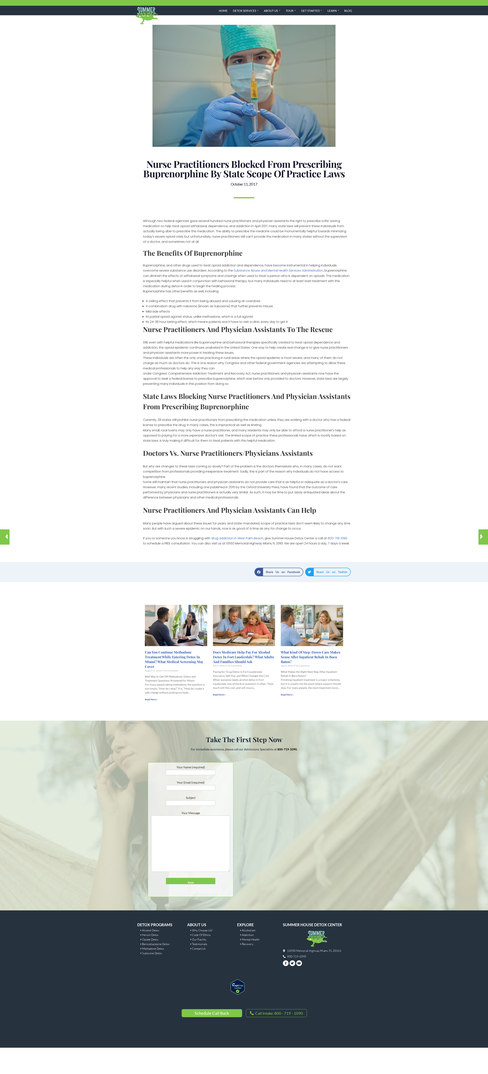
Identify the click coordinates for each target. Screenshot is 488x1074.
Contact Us (198, 948)
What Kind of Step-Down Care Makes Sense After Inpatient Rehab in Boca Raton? (310, 657)
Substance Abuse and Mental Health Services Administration (278, 270)
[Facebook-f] (286, 963)
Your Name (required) (191, 767)
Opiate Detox (150, 939)
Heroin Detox (150, 935)
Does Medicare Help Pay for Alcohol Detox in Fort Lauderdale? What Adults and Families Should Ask (243, 657)
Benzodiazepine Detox (156, 944)
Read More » (151, 699)
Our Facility (199, 939)
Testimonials (199, 944)
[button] (258, 10)
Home (223, 10)
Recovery (247, 944)
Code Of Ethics (201, 935)
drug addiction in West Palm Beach (237, 538)
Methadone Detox (153, 948)
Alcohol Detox (150, 930)
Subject (191, 797)
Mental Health (250, 939)
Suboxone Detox (152, 953)
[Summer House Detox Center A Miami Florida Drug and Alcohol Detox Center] (146, 16)
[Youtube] (299, 963)
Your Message (190, 813)
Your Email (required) (191, 782)
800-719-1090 (337, 538)
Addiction (248, 935)
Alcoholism (248, 930)
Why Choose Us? (202, 930)
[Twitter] (292, 963)
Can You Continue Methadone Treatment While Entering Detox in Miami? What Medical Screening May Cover (174, 659)
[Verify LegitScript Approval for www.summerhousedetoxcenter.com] (238, 993)
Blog (348, 10)
